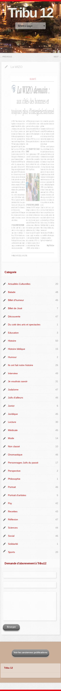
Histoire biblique (16, 349)
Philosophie (14, 478)
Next (57, 57)
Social (11, 535)
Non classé (14, 446)
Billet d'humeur (16, 300)
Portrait (12, 487)
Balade (11, 292)
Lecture (12, 422)
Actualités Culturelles (19, 284)
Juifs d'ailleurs (15, 397)
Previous (6, 57)
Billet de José (15, 308)
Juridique (13, 414)
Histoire (12, 340)
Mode (11, 438)
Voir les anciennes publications (30, 652)
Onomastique (15, 454)
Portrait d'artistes (17, 495)
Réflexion (13, 519)
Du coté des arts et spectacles (24, 324)
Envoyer (11, 626)
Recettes (12, 511)
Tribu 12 (30, 12)
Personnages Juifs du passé (23, 462)
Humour (12, 357)
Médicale (13, 430)
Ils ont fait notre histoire (20, 365)
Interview (13, 373)
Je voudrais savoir (17, 381)
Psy (10, 503)
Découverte (14, 316)
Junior (11, 405)
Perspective (14, 470)
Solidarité (13, 543)
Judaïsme (13, 389)
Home (28, 37)
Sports (11, 552)
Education (13, 332)
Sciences (13, 527)
